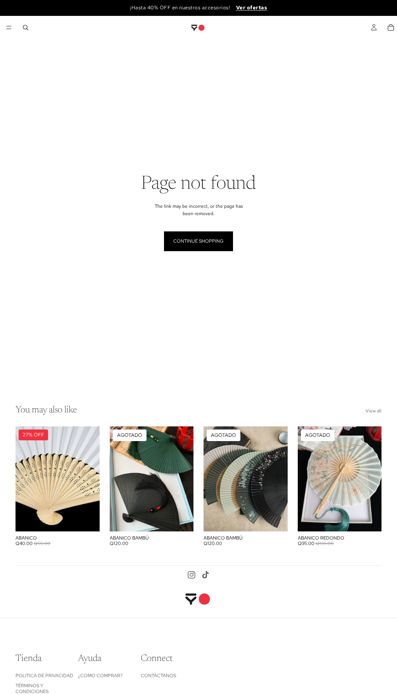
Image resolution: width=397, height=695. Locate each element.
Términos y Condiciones (32, 688)
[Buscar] (25, 27)
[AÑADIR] (88, 519)
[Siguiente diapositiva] (91, 478)
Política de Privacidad (44, 675)
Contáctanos (158, 675)
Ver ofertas (252, 7)
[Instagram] (191, 574)
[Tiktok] (205, 574)
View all (373, 411)
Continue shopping (198, 241)
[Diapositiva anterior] (24, 478)
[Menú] (9, 27)
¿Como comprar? (100, 675)
